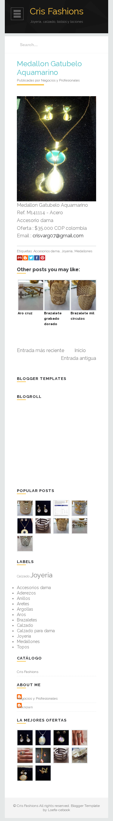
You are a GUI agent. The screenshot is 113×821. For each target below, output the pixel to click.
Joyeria (67, 251)
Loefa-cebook (59, 810)
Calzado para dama (36, 630)
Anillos (23, 598)
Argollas (25, 609)
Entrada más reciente (40, 350)
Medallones (83, 251)
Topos (23, 647)
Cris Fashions (56, 11)
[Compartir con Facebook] (37, 258)
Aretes (23, 603)
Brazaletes (27, 620)
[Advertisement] (62, 443)
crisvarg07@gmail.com (58, 236)
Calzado (23, 576)
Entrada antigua (78, 358)
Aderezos (26, 593)
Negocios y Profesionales (37, 698)
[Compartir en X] (31, 258)
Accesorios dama (46, 251)
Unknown (25, 707)
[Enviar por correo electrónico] (20, 258)
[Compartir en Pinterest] (42, 258)
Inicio (80, 350)
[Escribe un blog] (25, 258)
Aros (21, 614)
